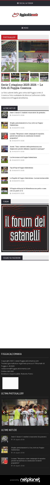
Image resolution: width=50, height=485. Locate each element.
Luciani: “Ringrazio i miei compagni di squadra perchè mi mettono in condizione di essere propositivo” (27, 136)
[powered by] (25, 477)
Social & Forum (26, 3)
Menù (25, 28)
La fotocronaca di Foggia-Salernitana (23, 157)
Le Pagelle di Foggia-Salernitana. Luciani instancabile (29, 178)
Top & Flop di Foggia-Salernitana (21, 168)
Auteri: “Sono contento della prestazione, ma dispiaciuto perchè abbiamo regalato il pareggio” (27, 148)
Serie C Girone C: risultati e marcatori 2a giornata (27, 113)
